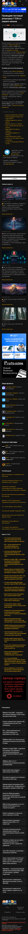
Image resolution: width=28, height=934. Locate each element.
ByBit (6, 445)
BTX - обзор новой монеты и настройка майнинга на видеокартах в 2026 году (12, 546)
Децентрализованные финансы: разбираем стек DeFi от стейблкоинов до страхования (13, 653)
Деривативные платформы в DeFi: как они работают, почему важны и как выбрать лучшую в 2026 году (14, 570)
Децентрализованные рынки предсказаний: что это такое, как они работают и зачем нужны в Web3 (15, 620)
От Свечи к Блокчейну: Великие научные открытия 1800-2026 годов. (15, 583)
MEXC (7, 457)
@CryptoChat (10, 164)
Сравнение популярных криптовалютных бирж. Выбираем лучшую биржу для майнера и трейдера (14, 488)
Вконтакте (6, 155)
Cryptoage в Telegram (11, 393)
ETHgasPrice (7, 912)
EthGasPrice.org (10, 435)
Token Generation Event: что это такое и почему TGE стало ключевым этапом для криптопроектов (15, 633)
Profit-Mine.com (10, 429)
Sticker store (18, 85)
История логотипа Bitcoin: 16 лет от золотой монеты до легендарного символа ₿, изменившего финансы (14, 589)
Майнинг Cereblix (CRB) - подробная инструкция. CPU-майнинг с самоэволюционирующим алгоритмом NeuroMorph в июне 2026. (14, 563)
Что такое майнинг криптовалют (12, 506)
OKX (6, 451)
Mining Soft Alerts (10, 405)
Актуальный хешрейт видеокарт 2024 (13, 511)
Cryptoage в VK (9, 417)
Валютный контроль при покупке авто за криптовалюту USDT (14, 594)
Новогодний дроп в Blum (13, 136)
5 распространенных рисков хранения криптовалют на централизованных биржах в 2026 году (14, 553)
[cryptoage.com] (9, 4)
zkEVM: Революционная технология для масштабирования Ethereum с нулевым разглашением (14, 627)
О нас (7, 907)
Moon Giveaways (18, 71)
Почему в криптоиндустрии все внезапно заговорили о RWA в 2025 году (14, 640)
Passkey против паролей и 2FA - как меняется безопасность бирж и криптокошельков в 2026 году (14, 577)
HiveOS (7, 463)
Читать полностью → (8, 214)
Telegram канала (13, 45)
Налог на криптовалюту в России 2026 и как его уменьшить (14, 599)
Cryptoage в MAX (10, 387)
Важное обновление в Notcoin (14, 115)
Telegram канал (20, 52)
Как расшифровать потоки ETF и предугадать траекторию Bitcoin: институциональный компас (14, 669)
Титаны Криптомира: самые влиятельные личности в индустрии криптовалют (15, 605)
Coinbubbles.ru (9, 423)
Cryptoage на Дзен (11, 411)
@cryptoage (14, 154)
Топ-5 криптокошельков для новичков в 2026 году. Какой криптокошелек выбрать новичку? (14, 539)
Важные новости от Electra (13, 124)
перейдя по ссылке (12, 50)
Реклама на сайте (20, 912)
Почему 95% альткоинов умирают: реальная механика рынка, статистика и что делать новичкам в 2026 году (15, 613)
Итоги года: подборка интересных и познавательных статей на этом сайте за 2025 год (15, 646)
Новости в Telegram (11, 399)
